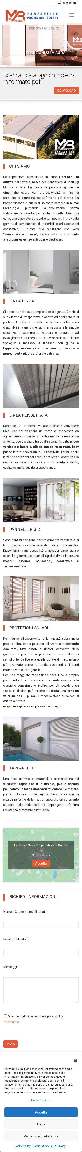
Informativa (11, 1021)
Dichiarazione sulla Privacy (49, 1146)
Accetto (41, 863)
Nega (41, 1124)
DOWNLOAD (66, 91)
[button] (75, 1060)
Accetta (41, 1112)
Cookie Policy (22, 1146)
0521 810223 (70, 3)
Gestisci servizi (40, 1100)
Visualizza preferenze (41, 1136)
